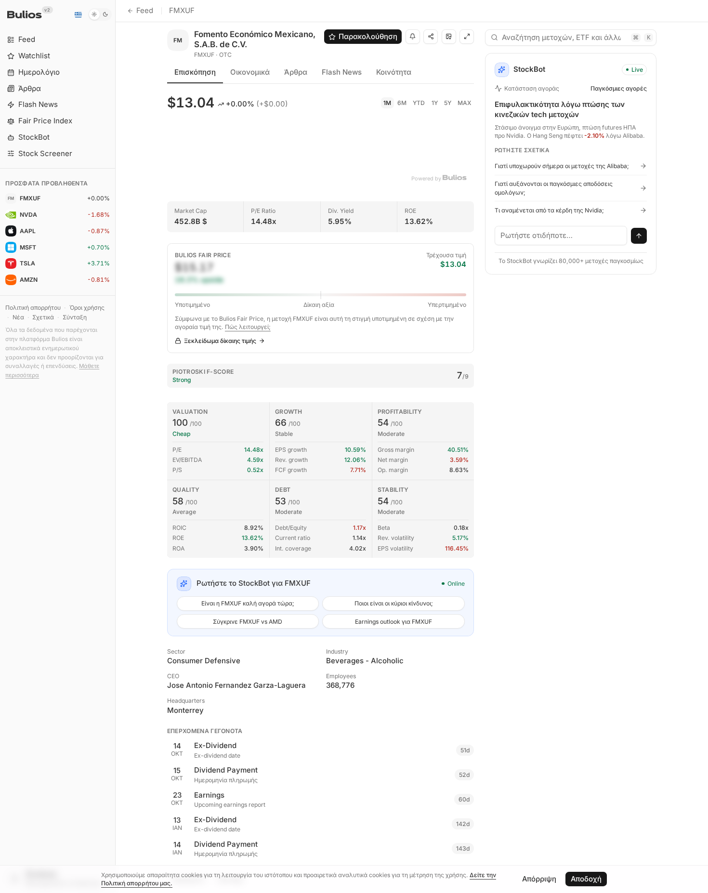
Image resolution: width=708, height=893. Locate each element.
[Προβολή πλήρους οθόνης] (466, 36)
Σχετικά (43, 317)
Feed (144, 10)
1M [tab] (387, 102)
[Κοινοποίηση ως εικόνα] (449, 36)
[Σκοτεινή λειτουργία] (100, 14)
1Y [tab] (435, 102)
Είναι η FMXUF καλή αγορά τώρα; (247, 603)
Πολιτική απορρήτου (33, 307)
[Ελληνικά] (78, 14)
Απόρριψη (539, 878)
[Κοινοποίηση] (430, 36)
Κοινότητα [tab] (393, 72)
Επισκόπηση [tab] (195, 72)
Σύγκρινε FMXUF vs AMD (247, 621)
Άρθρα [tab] (295, 72)
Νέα (18, 317)
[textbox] (561, 235)
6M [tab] (401, 102)
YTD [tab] (419, 102)
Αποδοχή (586, 878)
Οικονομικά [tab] (250, 72)
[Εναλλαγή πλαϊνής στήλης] (115, 446)
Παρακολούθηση (368, 36)
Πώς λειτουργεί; (248, 326)
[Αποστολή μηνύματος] (639, 236)
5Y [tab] (447, 102)
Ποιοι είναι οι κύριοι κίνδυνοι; (393, 603)
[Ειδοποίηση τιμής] (413, 36)
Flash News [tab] (342, 72)
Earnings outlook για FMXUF (393, 621)
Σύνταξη (75, 317)
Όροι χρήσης (87, 307)
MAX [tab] (465, 102)
